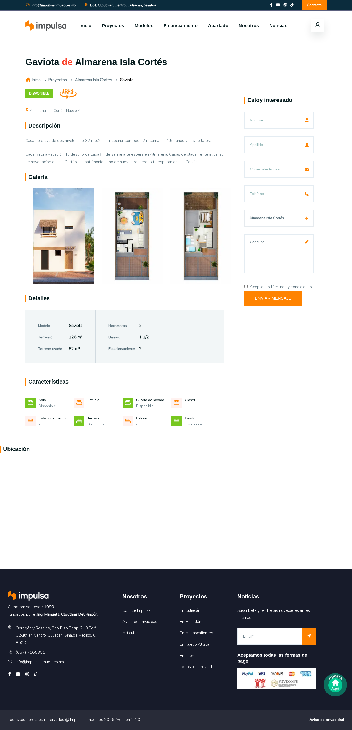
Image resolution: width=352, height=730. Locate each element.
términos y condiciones (291, 287)
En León (187, 655)
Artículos (130, 633)
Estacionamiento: (122, 348)
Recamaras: (118, 325)
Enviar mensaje (273, 298)
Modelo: (44, 325)
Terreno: (45, 337)
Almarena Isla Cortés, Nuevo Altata (59, 110)
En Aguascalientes (196, 633)
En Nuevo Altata (194, 644)
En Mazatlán (190, 621)
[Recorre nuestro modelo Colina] (68, 93)
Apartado (218, 25)
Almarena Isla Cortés (93, 80)
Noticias (278, 25)
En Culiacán (190, 610)
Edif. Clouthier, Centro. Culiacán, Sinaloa (122, 5)
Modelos (144, 25)
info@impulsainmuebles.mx (53, 5)
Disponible (39, 93)
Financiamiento (181, 25)
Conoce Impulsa (136, 610)
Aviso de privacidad (139, 621)
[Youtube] (278, 5)
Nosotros (249, 25)
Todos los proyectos (198, 667)
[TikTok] (292, 5)
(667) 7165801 (30, 652)
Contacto (314, 5)
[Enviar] (309, 636)
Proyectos (113, 25)
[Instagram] (285, 5)
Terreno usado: (50, 348)
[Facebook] (271, 5)
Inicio (85, 25)
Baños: (114, 337)
